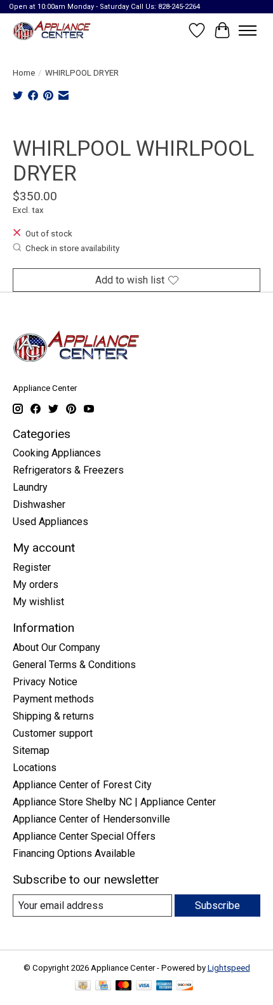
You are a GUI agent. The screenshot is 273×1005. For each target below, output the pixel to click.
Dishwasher (39, 504)
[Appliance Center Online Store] (52, 30)
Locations (35, 768)
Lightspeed (229, 968)
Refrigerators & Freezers (68, 470)
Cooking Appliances (57, 453)
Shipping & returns (53, 716)
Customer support (53, 733)
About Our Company (56, 647)
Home (24, 73)
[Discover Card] (184, 986)
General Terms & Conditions (74, 665)
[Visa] (144, 986)
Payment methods (53, 699)
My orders (35, 584)
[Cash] (83, 986)
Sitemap (31, 750)
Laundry (30, 487)
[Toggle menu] (247, 30)
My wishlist (38, 602)
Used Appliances (50, 522)
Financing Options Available (74, 853)
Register (32, 567)
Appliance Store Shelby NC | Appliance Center (114, 802)
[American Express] (164, 986)
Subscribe (217, 905)
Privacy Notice (45, 682)
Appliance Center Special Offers (84, 836)
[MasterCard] (124, 986)
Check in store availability (72, 248)
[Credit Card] (103, 986)
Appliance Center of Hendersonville (91, 819)
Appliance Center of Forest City (82, 785)
